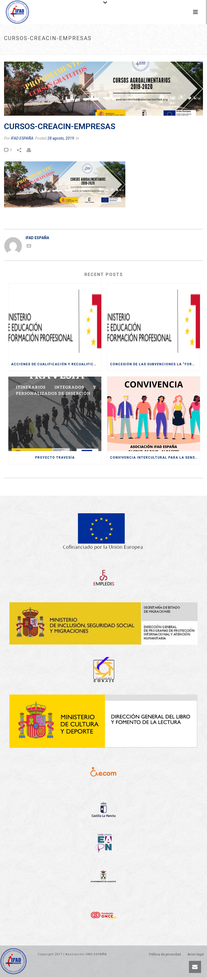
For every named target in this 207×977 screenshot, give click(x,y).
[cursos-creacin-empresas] (103, 89)
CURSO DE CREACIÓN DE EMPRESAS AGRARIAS (112, 49)
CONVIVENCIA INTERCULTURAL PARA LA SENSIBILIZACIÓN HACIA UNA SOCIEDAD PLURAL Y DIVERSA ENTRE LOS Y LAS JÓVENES (155, 457)
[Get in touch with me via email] (29, 247)
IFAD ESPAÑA (22, 138)
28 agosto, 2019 (60, 138)
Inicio (49, 49)
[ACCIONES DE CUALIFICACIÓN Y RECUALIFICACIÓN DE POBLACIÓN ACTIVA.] (54, 321)
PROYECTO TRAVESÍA (55, 457)
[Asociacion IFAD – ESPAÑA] (12, 12)
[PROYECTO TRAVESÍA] (54, 414)
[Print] (31, 150)
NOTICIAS (65, 49)
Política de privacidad (165, 954)
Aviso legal (195, 954)
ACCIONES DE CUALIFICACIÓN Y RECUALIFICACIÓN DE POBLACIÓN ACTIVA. (56, 364)
